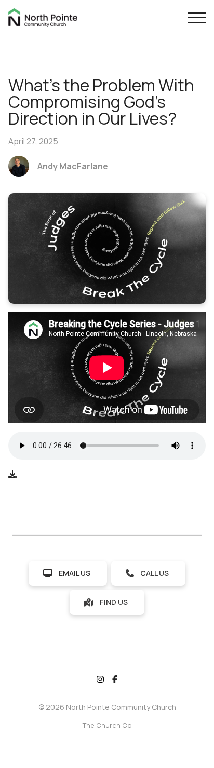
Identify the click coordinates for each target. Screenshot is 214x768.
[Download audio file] (12, 474)
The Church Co (107, 725)
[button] (197, 17)
